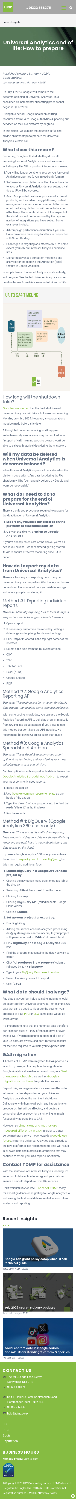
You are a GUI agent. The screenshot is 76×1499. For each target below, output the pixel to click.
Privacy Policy (48, 1493)
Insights (15, 22)
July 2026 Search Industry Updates (29, 1308)
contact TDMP (48, 1188)
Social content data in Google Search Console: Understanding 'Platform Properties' (37, 1350)
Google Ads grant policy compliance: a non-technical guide (36, 1261)
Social (7, 1435)
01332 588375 (40, 7)
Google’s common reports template (33, 793)
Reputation (10, 1441)
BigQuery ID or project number (40, 972)
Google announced (16, 408)
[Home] (6, 7)
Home (6, 22)
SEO (36, 1014)
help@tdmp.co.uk (17, 1413)
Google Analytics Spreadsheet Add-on (29, 776)
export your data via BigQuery (39, 859)
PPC (27, 1014)
